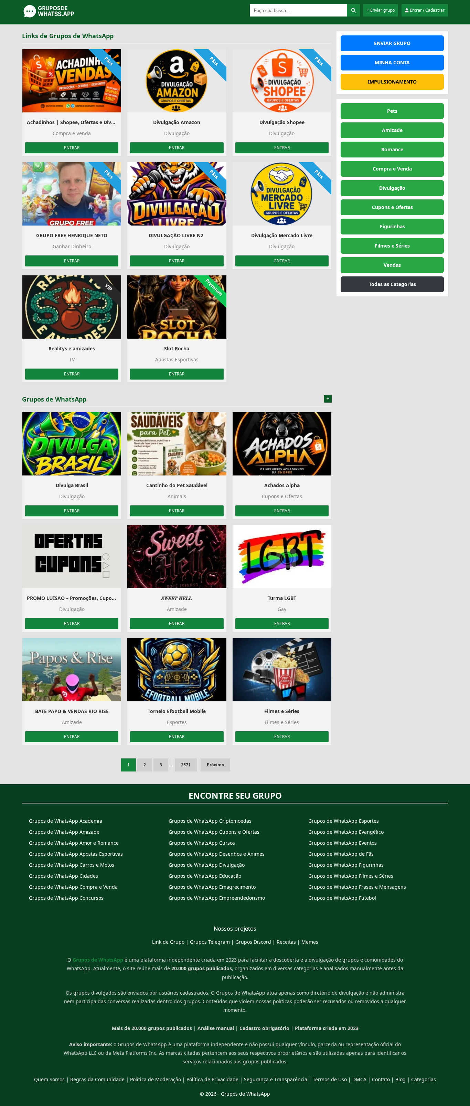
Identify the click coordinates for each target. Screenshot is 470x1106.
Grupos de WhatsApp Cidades (63, 876)
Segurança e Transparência (275, 1079)
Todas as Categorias (392, 284)
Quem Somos (49, 1079)
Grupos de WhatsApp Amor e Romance (74, 843)
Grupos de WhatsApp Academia (65, 821)
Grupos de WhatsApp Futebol (342, 898)
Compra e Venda (392, 168)
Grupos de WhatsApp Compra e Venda (73, 887)
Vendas (392, 265)
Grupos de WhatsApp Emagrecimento (212, 887)
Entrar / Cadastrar (427, 10)
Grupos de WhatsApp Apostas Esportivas (76, 854)
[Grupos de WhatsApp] (65, 16)
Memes (309, 942)
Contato (381, 1079)
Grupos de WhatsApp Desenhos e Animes (217, 854)
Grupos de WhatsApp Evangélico (346, 832)
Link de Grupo (168, 942)
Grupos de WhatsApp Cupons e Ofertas (214, 832)
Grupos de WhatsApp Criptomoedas (210, 821)
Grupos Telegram (210, 942)
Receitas (286, 942)
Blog (400, 1079)
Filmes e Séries (392, 245)
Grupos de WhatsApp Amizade (64, 832)
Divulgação (392, 188)
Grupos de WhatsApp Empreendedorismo (217, 898)
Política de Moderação (155, 1079)
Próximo (215, 765)
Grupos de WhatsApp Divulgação (207, 865)
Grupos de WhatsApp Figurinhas (346, 865)
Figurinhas (392, 226)
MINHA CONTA (392, 62)
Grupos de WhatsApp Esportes (343, 821)
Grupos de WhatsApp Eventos (342, 843)
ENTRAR (71, 148)
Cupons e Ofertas (392, 207)
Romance (392, 149)
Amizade (392, 130)
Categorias (423, 1079)
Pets (392, 111)
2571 (186, 765)
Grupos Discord (253, 942)
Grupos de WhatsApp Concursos (66, 898)
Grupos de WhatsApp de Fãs (341, 854)
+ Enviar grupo (381, 10)
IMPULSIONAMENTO (392, 81)
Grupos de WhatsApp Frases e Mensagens (357, 887)
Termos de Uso (330, 1079)
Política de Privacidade (212, 1079)
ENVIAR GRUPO (392, 43)
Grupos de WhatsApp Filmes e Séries (350, 876)
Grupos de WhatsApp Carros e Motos (71, 865)
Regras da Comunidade (97, 1079)
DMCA (359, 1079)
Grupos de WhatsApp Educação (205, 876)
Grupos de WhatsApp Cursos (202, 843)
